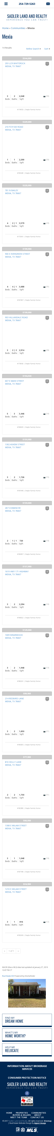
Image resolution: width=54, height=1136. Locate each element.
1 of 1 (11, 951)
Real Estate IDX (8, 976)
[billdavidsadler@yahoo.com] (48, 4)
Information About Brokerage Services (27, 1067)
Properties (22, 1113)
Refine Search (33, 48)
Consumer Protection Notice (27, 1077)
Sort (46, 48)
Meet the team (18, 1117)
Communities (38, 1113)
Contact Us (37, 1117)
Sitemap (48, 1121)
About (37, 1115)
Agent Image (40, 1123)
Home (9, 1113)
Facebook (27, 1093)
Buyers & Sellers (22, 1115)
